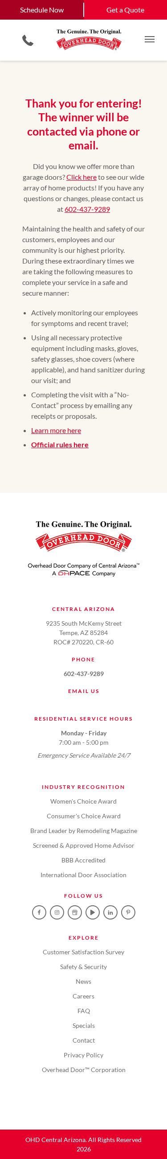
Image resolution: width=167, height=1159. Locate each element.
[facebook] (39, 912)
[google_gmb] (75, 912)
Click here (81, 177)
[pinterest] (128, 912)
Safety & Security (83, 966)
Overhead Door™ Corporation (84, 1069)
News (83, 981)
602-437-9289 (84, 673)
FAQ (83, 1011)
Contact (84, 1040)
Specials (84, 1025)
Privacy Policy (83, 1055)
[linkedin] (110, 912)
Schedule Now (42, 9)
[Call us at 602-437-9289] (27, 40)
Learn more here (56, 430)
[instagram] (57, 912)
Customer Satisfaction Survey (83, 952)
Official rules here (60, 444)
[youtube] (93, 912)
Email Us (83, 691)
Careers (83, 996)
